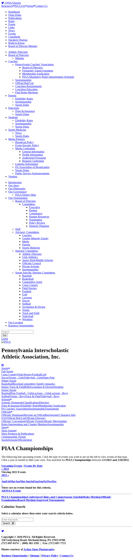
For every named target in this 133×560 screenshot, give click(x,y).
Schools (5, 399)
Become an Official (34, 415)
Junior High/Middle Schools (37, 260)
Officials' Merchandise (54, 421)
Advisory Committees (27, 232)
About (30, 5)
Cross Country (30, 285)
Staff (17, 229)
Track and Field (30, 313)
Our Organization (18, 197)
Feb (8, 481)
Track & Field (32, 396)
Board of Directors (18, 55)
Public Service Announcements (32, 173)
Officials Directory (35, 418)
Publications (15, 18)
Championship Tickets (13, 436)
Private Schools (30, 266)
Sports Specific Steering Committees (35, 272)
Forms (11, 24)
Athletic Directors (18, 52)
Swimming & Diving (33, 306)
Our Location (15, 322)
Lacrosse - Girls (41, 393)
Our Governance (17, 191)
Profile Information (32, 154)
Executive (34, 207)
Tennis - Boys (17, 396)
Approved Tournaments (50, 500)
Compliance (35, 213)
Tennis (25, 310)
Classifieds (14, 36)
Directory (44, 402)
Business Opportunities (21, 325)
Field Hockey (29, 288)
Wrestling (27, 319)
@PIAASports (12, 2)
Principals (13, 108)
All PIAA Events (11, 490)
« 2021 (5, 468)
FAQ (4, 418)
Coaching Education (26, 89)
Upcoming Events (11, 465)
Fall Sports (7, 371)
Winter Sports (8, 380)
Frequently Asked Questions (37, 70)
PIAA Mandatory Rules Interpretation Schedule (48, 76)
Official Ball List (24, 83)
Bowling (17, 383)
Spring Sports (8, 390)
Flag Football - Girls (22, 393)
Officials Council (31, 263)
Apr (17, 481)
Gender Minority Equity (35, 238)
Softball (26, 303)
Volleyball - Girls (33, 377)
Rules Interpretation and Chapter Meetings (24, 424)
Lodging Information (26, 164)
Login (4, 338)
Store (4, 427)
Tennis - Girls (16, 377)
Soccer (26, 300)
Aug (36, 481)
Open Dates (14, 14)
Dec (54, 481)
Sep (41, 481)
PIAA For (19, 5)
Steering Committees (26, 250)
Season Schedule (73, 496)
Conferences (34, 496)
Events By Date (33, 465)
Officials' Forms (33, 421)
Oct (45, 481)
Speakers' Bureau (17, 39)
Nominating (35, 219)
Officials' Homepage (12, 415)
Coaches (13, 61)
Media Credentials (25, 148)
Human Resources (39, 216)
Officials (6, 411)
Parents (12, 95)
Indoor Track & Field (13, 386)
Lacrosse (27, 297)
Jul (32, 481)
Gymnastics (48, 383)
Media (25, 241)
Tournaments (52, 408)
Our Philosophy (17, 188)
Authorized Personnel (34, 157)
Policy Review (37, 222)
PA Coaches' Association (15, 408)
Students (13, 117)
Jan (3, 481)
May (23, 481)
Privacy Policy (49, 555)
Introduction (15, 182)
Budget (33, 210)
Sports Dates (22, 104)
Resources (7, 5)
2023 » (5, 475)
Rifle (27, 386)
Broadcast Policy (24, 142)
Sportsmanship (23, 80)
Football (26, 291)
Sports (4, 368)
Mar (12, 481)
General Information (33, 151)
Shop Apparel (8, 430)
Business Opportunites (14, 555)
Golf (24, 294)
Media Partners (16, 139)
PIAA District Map (25, 194)
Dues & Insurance (25, 111)
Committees (28, 204)
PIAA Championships (14, 496)
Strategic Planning (39, 225)
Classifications (31, 402)
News (11, 30)
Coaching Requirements (28, 86)
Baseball (27, 275)
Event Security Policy (27, 145)
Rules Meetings (92, 496)
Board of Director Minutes (22, 46)
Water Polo (48, 377)
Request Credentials (33, 160)
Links (11, 27)
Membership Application (35, 73)
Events (12, 33)
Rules (11, 21)
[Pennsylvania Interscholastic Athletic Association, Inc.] (6, 341)
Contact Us (41, 5)
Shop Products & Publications (17, 433)
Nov (49, 481)
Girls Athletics (30, 257)
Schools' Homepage (12, 402)
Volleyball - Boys (49, 396)
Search (7, 523)
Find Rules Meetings (26, 92)
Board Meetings (26, 500)
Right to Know (16, 43)
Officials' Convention (13, 421)
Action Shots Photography (38, 549)
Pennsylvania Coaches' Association (34, 64)
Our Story (13, 185)
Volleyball (27, 316)
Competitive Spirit (32, 282)
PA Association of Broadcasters (32, 167)
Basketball (28, 278)
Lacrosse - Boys (59, 393)
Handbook (14, 11)
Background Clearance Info (60, 415)
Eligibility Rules (24, 98)
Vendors (12, 176)
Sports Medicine (17, 129)
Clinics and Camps (53, 496)
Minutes (19, 58)
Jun (28, 481)
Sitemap (34, 555)
